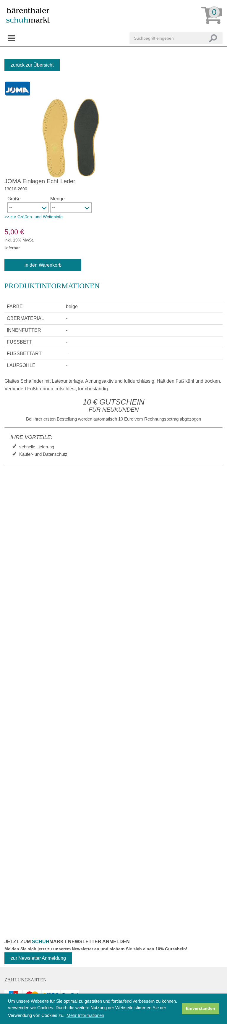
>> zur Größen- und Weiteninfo (33, 216)
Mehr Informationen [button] (85, 1015)
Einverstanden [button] (200, 1008)
